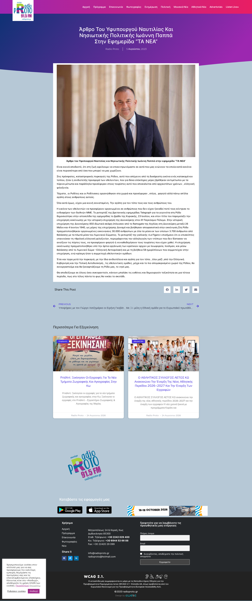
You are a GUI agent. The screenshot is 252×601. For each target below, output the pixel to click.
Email (142, 543)
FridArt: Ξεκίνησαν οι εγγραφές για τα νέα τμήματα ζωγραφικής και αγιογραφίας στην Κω (88, 382)
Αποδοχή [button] (34, 591)
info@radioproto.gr (98, 553)
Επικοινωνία (116, 6)
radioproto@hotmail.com (102, 556)
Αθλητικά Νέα (198, 6)
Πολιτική (165, 6)
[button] (167, 289)
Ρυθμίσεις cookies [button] (16, 591)
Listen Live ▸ (232, 6)
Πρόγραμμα (99, 6)
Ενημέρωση (151, 6)
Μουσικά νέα (181, 6)
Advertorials (216, 6)
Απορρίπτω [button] (34, 585)
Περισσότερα (22, 585)
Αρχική (86, 6)
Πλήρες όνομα (147, 533)
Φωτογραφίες (133, 6)
